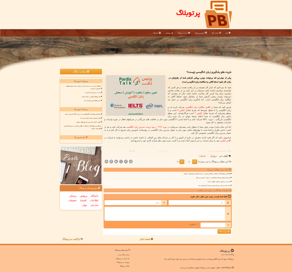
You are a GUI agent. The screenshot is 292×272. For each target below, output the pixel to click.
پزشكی (72, 196)
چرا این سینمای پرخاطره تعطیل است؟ (219, 181)
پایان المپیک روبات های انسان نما (90, 118)
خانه (227, 32)
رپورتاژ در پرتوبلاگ (123, 262)
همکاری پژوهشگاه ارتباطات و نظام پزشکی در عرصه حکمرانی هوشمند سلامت (207, 173)
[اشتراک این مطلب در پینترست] (111, 161)
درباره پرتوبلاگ (183, 32)
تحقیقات (72, 200)
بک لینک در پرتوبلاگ (122, 258)
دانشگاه (156, 32)
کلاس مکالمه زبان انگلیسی (197, 107)
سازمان (94, 205)
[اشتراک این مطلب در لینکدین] (116, 161)
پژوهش (168, 32)
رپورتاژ (213, 156)
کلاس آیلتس (225, 140)
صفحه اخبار (145, 239)
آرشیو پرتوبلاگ (200, 32)
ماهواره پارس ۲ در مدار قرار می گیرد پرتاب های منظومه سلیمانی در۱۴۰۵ (83, 87)
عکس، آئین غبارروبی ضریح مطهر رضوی (88, 122)
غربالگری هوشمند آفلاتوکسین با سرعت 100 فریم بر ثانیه (83, 114)
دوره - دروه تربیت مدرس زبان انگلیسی (146, 127)
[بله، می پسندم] (194, 161)
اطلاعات (94, 200)
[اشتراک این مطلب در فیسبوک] (126, 161)
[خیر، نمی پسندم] (181, 161)
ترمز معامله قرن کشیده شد (92, 100)
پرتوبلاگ (188, 12)
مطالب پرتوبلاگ (124, 266)
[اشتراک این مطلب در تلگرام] (131, 161)
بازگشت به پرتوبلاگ (71, 239)
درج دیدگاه (223, 231)
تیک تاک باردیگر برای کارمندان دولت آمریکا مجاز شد (214, 185)
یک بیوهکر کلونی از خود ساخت (91, 96)
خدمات (202, 156)
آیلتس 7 (198, 113)
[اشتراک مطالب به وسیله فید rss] (106, 161)
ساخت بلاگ (215, 32)
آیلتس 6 (181, 110)
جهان (84, 205)
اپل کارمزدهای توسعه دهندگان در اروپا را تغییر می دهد (213, 177)
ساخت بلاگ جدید (123, 254)
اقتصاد (83, 200)
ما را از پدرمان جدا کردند (93, 92)
